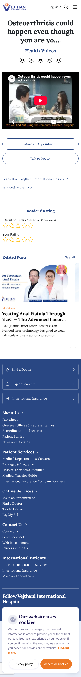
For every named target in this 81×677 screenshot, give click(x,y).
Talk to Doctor (40, 158)
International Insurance (19, 570)
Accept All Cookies (56, 664)
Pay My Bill (10, 515)
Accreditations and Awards (22, 431)
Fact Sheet (10, 419)
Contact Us (10, 531)
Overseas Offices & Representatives (28, 425)
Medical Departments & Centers (26, 459)
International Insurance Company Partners (33, 481)
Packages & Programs (18, 464)
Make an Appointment (40, 144)
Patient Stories (13, 436)
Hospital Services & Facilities (23, 470)
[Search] (66, 7)
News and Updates (16, 442)
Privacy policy (24, 664)
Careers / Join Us (15, 548)
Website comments (16, 543)
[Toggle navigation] (75, 7)
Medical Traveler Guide (19, 475)
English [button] (53, 7)
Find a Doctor (12, 503)
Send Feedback (13, 537)
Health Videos (21, 308)
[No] (75, 608)
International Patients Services (24, 565)
